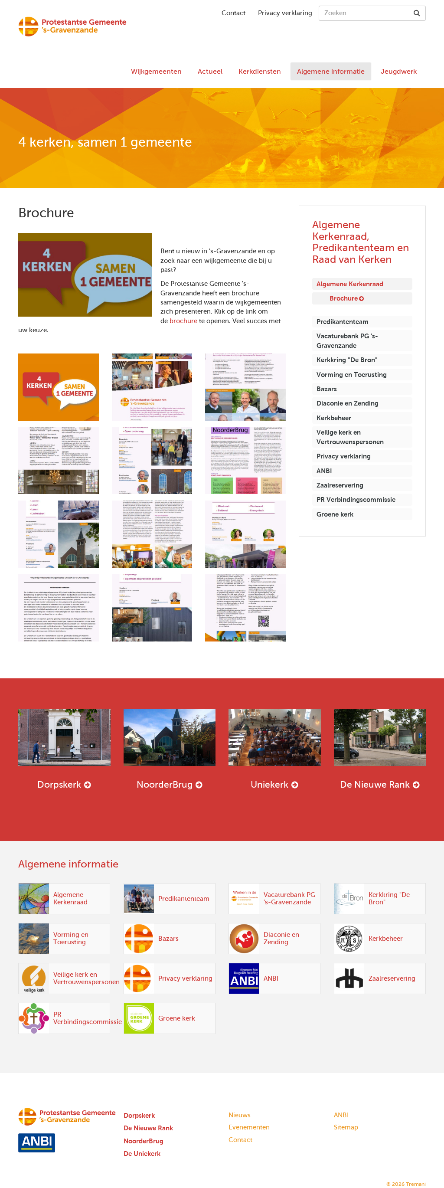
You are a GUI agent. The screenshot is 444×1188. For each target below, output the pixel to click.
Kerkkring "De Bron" (347, 359)
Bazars (327, 389)
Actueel (210, 71)
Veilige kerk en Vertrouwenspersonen (350, 437)
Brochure (344, 298)
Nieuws (240, 1115)
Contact (233, 13)
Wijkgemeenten (156, 71)
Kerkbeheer (334, 418)
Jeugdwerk (399, 71)
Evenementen (249, 1127)
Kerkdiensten (259, 71)
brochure (183, 320)
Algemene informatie (331, 71)
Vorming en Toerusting (352, 374)
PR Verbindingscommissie (356, 499)
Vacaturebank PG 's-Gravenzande (347, 340)
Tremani (416, 1184)
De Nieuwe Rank (375, 784)
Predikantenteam (343, 321)
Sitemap (346, 1127)
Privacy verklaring (285, 13)
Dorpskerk (59, 784)
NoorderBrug (165, 784)
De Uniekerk (142, 1153)
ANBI (324, 471)
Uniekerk (269, 784)
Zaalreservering (340, 485)
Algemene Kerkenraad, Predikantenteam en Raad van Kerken (360, 242)
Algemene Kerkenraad (350, 284)
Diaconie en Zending (348, 403)
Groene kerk (335, 514)
